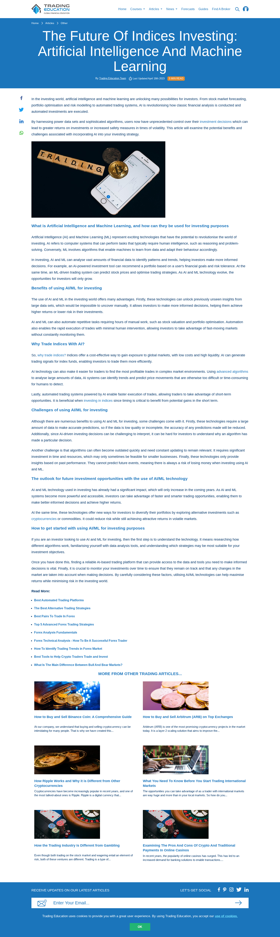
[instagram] (231, 889)
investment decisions (216, 122)
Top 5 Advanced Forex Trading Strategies (64, 624)
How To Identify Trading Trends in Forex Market (68, 648)
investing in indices (98, 400)
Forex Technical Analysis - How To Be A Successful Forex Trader (80, 640)
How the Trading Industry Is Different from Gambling (77, 845)
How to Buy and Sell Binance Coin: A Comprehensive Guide (83, 717)
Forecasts (188, 9)
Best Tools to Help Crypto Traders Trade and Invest (71, 656)
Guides (203, 9)
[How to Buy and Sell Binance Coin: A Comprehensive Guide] (85, 696)
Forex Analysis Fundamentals (55, 632)
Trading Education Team (112, 78)
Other (64, 23)
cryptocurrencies (44, 519)
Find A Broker (221, 9)
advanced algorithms (232, 372)
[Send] (238, 902)
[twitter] (239, 889)
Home (122, 9)
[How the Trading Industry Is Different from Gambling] (85, 825)
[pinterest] (224, 889)
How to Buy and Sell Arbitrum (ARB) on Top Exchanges (188, 717)
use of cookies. (226, 916)
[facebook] (219, 889)
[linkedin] (246, 889)
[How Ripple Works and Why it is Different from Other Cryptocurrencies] (85, 760)
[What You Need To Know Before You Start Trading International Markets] (194, 760)
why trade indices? (52, 355)
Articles (49, 23)
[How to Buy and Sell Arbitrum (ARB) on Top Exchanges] (194, 696)
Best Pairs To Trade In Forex (54, 616)
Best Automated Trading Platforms (59, 600)
